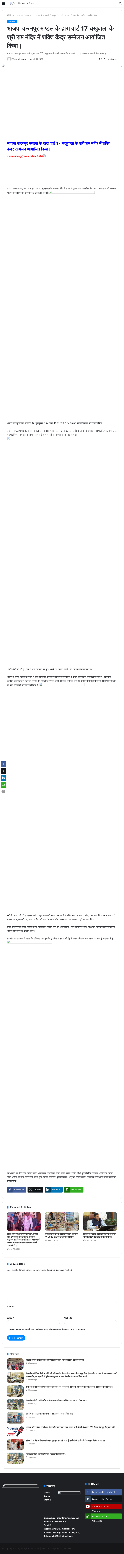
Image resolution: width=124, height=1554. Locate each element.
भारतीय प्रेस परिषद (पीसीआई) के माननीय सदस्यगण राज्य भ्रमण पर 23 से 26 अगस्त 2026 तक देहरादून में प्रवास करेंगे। (71, 1427)
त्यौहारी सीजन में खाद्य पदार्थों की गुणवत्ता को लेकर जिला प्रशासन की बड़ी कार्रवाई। (55, 1360)
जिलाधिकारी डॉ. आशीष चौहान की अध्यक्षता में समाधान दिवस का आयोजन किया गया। (56, 1400)
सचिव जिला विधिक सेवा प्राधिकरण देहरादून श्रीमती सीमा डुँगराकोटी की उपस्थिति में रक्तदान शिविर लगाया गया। (66, 1440)
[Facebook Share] (3, 764)
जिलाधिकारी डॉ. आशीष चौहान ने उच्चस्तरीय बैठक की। (46, 1454)
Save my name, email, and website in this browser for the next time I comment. (48, 1329)
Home (12, 15)
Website (68, 1318)
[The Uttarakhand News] (22, 3)
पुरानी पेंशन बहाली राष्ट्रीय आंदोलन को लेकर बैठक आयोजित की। (49, 1413)
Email (10, 1318)
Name (10, 1306)
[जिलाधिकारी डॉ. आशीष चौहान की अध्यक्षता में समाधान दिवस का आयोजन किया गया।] (15, 1404)
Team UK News (19, 59)
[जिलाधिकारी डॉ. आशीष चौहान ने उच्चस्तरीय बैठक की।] (15, 1458)
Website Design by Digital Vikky (56, 1548)
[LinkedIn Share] (3, 778)
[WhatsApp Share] (3, 785)
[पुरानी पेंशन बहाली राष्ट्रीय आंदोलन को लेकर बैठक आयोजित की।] (15, 1418)
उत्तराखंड (20, 15)
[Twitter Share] (3, 771)
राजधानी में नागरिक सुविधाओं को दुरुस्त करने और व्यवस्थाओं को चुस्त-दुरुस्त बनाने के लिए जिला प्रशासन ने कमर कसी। (69, 1386)
